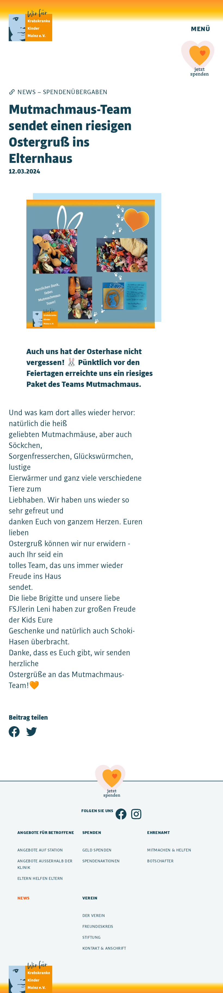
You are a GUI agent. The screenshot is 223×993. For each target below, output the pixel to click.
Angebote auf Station (40, 850)
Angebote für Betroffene (45, 832)
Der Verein (93, 915)
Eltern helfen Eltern (40, 878)
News (23, 898)
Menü (200, 28)
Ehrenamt (158, 832)
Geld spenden (97, 850)
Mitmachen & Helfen (169, 850)
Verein (90, 898)
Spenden (91, 832)
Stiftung (91, 937)
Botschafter (160, 860)
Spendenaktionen (101, 860)
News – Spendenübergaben (62, 92)
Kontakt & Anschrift (104, 948)
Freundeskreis (97, 926)
